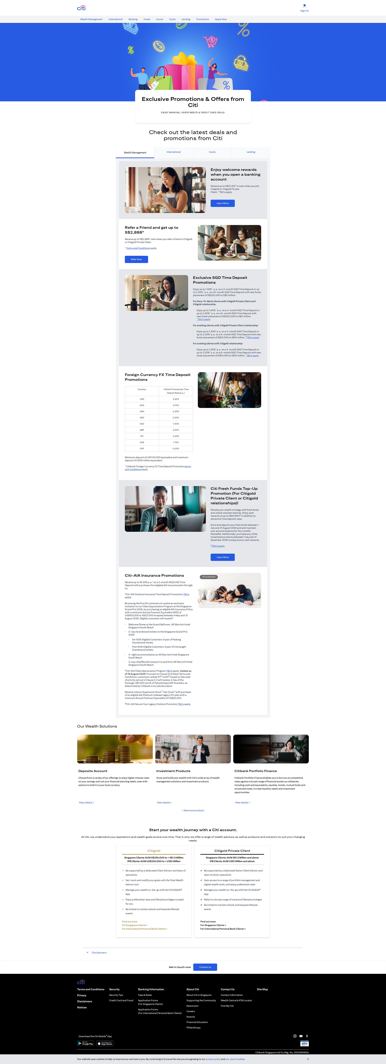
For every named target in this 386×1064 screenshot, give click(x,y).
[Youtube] (301, 1036)
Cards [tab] (212, 152)
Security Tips (116, 995)
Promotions (202, 19)
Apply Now (221, 19)
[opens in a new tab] (81, 8)
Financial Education (197, 1022)
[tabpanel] (193, 438)
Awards (191, 1016)
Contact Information (232, 995)
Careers (191, 1011)
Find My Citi (227, 1005)
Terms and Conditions (138, 248)
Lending (186, 19)
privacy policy (213, 1059)
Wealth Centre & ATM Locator (236, 1000)
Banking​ (133, 19)
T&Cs (186, 594)
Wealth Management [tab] (135, 152)
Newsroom (192, 1005)
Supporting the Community (201, 1000)
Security (114, 989)
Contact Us (227, 989)
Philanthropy (194, 1027)
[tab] (91, 19)
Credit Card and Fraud (121, 1000)
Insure (159, 19)
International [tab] (174, 152)
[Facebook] (307, 1036)
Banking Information (151, 989)
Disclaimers (84, 1001)
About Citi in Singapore (199, 995)
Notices (82, 1007)
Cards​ (172, 19)
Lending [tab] (251, 152)
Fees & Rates (145, 995)
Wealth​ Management (91, 19)
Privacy (81, 995)
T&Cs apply (203, 319)
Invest (147, 19)
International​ (116, 19)
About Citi (193, 989)
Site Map (262, 989)
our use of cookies (235, 1059)
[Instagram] (295, 1036)
